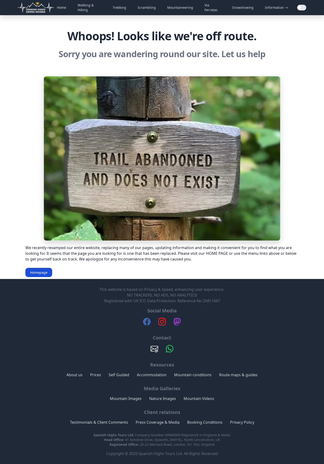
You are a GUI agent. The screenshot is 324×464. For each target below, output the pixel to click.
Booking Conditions (204, 422)
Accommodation (152, 374)
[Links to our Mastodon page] (177, 324)
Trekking (119, 7)
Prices (95, 374)
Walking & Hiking (86, 7)
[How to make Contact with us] (154, 351)
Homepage (38, 272)
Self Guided (119, 374)
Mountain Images (126, 398)
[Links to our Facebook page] (147, 324)
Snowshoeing (243, 7)
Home (61, 7)
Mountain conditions (193, 374)
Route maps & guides (238, 374)
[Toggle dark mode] (301, 7)
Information (274, 7)
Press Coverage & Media (158, 422)
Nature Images (162, 398)
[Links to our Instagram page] (162, 324)
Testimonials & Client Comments (99, 422)
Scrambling (147, 7)
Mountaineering (180, 7)
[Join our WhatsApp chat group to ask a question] (169, 351)
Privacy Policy (242, 422)
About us (74, 374)
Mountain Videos (199, 398)
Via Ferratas (211, 7)
